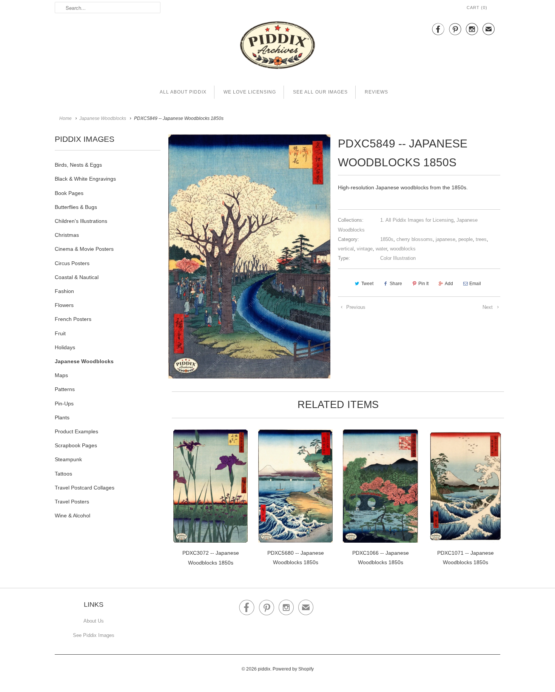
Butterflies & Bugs (76, 207)
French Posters (73, 319)
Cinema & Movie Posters (84, 249)
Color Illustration (398, 258)
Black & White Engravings (85, 179)
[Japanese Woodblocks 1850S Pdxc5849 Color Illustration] (249, 256)
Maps (61, 375)
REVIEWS (376, 92)
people (465, 239)
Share (396, 283)
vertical (346, 249)
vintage (365, 249)
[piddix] (277, 46)
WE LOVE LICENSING (250, 92)
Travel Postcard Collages (84, 488)
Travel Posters (72, 502)
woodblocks (403, 249)
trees (481, 239)
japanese (445, 239)
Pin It (423, 283)
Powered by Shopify (293, 669)
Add (449, 283)
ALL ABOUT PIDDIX (183, 92)
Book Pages (69, 193)
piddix (264, 669)
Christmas (67, 235)
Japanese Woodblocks (84, 361)
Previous (355, 307)
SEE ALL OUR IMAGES (320, 92)
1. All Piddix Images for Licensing (416, 220)
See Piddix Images (93, 635)
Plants (62, 417)
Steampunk (68, 459)
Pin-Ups (64, 403)
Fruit (60, 333)
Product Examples (76, 431)
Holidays (65, 347)
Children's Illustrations (81, 221)
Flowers (64, 305)
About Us (93, 621)
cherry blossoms (414, 239)
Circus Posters (72, 263)
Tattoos (63, 474)
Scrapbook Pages (76, 445)
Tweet (367, 283)
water (381, 249)
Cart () (477, 7)
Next (488, 307)
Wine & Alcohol (72, 515)
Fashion (64, 291)
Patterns (65, 389)
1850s (386, 239)
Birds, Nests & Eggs (78, 165)
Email (475, 283)
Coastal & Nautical (77, 277)
